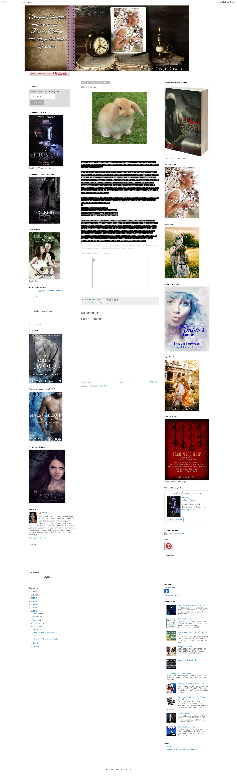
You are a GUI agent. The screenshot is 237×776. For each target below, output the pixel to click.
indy (100, 303)
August (36, 627)
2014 (33, 601)
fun (97, 303)
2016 (33, 595)
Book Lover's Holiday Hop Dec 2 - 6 (191, 684)
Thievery (186, 497)
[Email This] (107, 299)
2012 (33, 608)
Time (34, 636)
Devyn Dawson (190, 500)
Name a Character (184, 714)
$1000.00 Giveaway (185, 619)
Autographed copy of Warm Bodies (179, 673)
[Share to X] (112, 299)
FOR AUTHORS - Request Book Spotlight (182, 750)
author (89, 303)
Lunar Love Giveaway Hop (188, 660)
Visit (35, 325)
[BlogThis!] (109, 299)
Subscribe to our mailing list (44, 91)
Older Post (154, 382)
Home (120, 382)
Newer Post (86, 382)
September (37, 623)
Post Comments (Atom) (99, 386)
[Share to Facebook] (115, 299)
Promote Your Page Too (172, 595)
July (34, 643)
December (37, 614)
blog (93, 303)
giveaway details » (189, 509)
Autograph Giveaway (185, 647)
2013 (33, 605)
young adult (111, 303)
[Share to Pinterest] (117, 299)
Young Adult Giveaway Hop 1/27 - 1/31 (192, 606)
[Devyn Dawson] (166, 593)
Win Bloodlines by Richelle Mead (45, 632)
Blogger (128, 769)
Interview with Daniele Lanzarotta (45, 639)
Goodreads (177, 493)
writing (104, 303)
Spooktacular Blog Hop (186, 727)
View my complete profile (38, 538)
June (35, 646)
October (36, 620)
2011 (33, 611)
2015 (33, 598)
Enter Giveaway (175, 519)
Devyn (44, 513)
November (37, 617)
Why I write (37, 629)
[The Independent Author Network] (52, 291)
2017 (33, 592)
